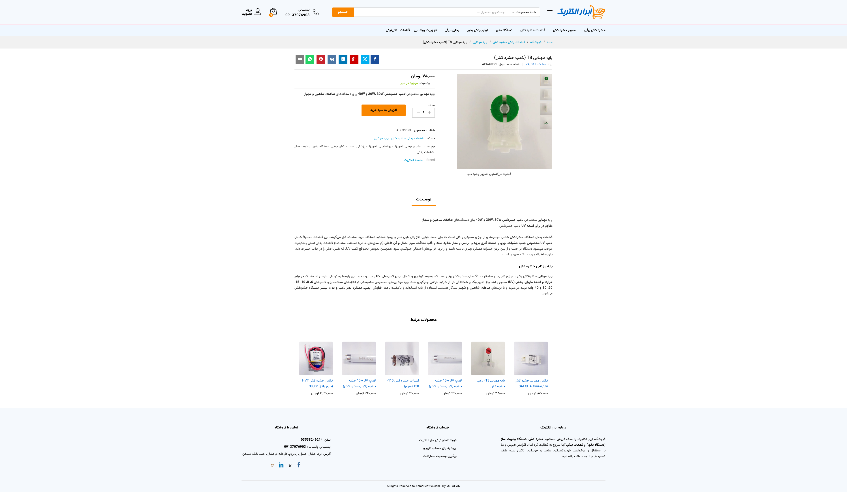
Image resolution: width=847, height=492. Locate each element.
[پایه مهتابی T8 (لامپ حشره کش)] (375, 59)
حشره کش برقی (343, 146)
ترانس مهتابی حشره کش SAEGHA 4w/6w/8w (531, 383)
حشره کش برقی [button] (594, 30)
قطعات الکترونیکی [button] (398, 30)
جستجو (343, 12)
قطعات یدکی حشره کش (407, 138)
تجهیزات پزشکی (366, 146)
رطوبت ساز (302, 146)
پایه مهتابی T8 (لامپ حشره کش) (491, 383)
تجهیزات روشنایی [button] (425, 30)
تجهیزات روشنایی (391, 146)
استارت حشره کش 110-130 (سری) (403, 383)
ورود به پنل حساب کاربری (440, 448)
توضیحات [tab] (423, 200)
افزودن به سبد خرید (383, 110)
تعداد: (431, 105)
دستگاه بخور (321, 146)
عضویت (247, 14)
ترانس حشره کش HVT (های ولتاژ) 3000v (317, 383)
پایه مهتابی (381, 138)
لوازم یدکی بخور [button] (477, 30)
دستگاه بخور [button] (504, 30)
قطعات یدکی (425, 152)
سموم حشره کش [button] (564, 30)
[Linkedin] (281, 465)
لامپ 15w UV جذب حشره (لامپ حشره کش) (445, 383)
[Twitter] (290, 466)
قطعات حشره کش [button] (532, 30)
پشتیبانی (304, 9)
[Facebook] (299, 465)
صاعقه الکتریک (536, 64)
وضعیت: (424, 83)
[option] (531, 366)
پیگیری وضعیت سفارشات (440, 456)
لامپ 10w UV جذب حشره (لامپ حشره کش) (359, 383)
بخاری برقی (452, 30)
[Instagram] (273, 466)
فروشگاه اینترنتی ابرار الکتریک (438, 440)
